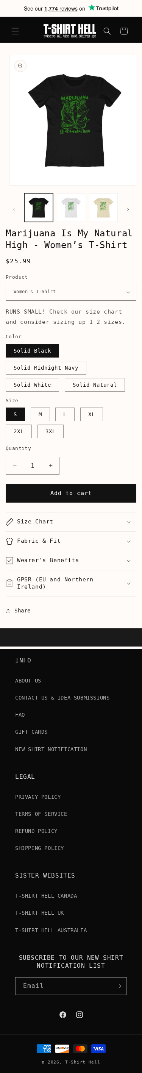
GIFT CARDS (31, 732)
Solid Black (32, 351)
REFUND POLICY (36, 831)
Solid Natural (95, 385)
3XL (50, 431)
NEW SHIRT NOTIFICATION (51, 749)
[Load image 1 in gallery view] (38, 207)
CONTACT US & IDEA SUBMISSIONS (62, 698)
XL (91, 414)
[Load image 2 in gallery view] (71, 207)
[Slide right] (128, 209)
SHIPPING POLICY (39, 848)
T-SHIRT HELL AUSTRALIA (51, 930)
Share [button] (22, 611)
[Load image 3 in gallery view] (103, 207)
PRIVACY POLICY (38, 797)
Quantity (18, 448)
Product (17, 277)
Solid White (32, 385)
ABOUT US (28, 681)
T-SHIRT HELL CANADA (46, 896)
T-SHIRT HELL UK (39, 913)
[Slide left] (14, 209)
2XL (19, 431)
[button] (15, 31)
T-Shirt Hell (82, 1062)
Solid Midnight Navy (46, 368)
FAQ (20, 715)
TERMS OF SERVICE (41, 814)
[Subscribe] (118, 986)
